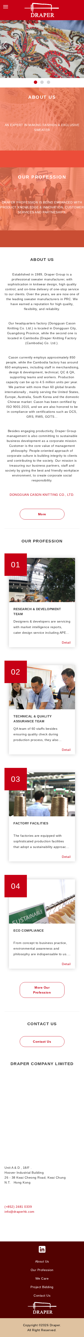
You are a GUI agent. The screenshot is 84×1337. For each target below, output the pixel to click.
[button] (35, 82)
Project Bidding (42, 1287)
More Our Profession (42, 990)
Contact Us (42, 1041)
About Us (42, 1261)
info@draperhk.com (19, 1211)
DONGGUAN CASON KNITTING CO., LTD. (42, 494)
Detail (66, 642)
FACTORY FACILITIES (30, 823)
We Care (42, 1278)
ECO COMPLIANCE (28, 930)
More (42, 514)
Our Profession (42, 1270)
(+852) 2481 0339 (18, 1206)
